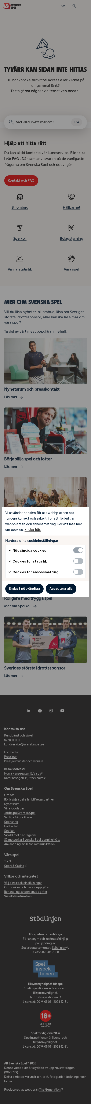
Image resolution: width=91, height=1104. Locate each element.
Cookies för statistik (29, 561)
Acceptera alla (61, 589)
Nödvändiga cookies (29, 550)
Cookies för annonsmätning (35, 572)
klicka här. (33, 530)
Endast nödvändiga (24, 589)
